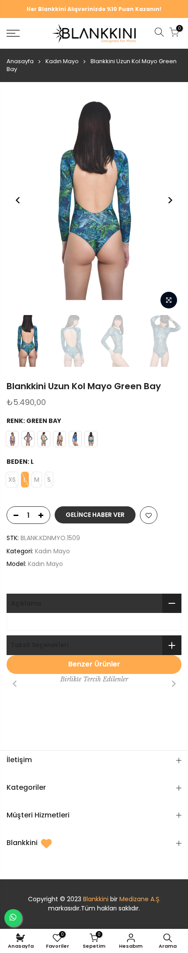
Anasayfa (20, 61)
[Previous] (18, 200)
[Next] (170, 200)
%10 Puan (120, 9)
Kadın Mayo (62, 61)
